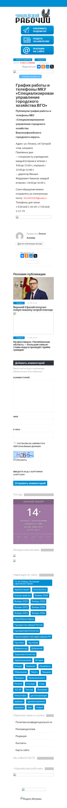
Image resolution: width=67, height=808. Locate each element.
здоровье (18, 701)
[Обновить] (20, 459)
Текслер (29, 689)
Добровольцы (20, 648)
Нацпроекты (45, 666)
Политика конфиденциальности (33, 722)
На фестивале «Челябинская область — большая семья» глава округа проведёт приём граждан (31, 345)
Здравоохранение (22, 660)
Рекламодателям (25, 729)
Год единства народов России (28, 625)
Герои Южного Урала (24, 619)
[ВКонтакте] (39, 66)
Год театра (33, 642)
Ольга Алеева (27, 63)
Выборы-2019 (21, 601)
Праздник (46, 672)
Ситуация (30, 683)
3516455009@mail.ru (35, 197)
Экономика (42, 689)
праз (30, 707)
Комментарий (21, 377)
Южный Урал (20, 695)
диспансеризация (39, 695)
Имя (16, 416)
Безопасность (39, 589)
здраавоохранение (36, 701)
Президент (19, 678)
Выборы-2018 (41, 595)
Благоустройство (23, 60)
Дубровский (36, 648)
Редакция (21, 736)
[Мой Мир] (47, 66)
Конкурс (18, 666)
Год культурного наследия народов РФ (32, 636)
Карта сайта (22, 749)
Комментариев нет (31, 76)
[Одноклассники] (43, 66)
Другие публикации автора (29, 243)
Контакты (20, 743)
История (39, 660)
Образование (20, 672)
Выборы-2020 (38, 601)
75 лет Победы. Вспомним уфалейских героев (26, 582)
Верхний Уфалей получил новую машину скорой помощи (33, 308)
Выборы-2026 (38, 613)
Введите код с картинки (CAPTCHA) (28, 473)
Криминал (31, 666)
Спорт (42, 683)
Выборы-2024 (38, 607)
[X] (52, 66)
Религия (18, 683)
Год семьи (19, 642)
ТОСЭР (17, 689)
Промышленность (37, 678)
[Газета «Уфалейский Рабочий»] (33, 22)
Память (34, 672)
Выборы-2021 (21, 607)
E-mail (17, 429)
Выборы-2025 (21, 613)
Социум (41, 60)
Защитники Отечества (24, 654)
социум (39, 707)
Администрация (21, 589)
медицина (19, 707)
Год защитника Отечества (26, 630)
